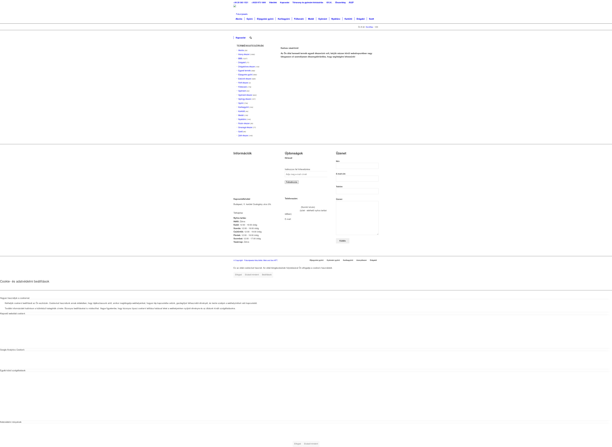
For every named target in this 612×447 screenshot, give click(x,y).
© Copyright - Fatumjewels (244, 260)
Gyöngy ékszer (244, 98)
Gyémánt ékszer (245, 94)
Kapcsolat (238, 162)
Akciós (241, 50)
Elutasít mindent (252, 274)
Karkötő (241, 111)
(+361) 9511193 (292, 210)
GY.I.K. (236, 170)
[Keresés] (251, 37)
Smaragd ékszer (245, 127)
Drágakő (242, 62)
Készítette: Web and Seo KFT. (266, 260)
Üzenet (339, 199)
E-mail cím (341, 173)
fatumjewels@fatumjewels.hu (305, 218)
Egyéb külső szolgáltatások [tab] (13, 370)
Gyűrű (241, 103)
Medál (241, 115)
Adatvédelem (239, 178)
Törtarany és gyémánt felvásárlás (248, 166)
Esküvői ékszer (244, 78)
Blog (235, 174)
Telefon (339, 186)
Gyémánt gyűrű (333, 260)
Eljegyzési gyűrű (245, 74)
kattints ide (249, 212)
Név (338, 161)
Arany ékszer (244, 54)
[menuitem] (241, 2)
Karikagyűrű (243, 107)
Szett (240, 131)
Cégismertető (239, 158)
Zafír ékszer (243, 135)
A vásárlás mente (241, 186)
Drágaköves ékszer (246, 66)
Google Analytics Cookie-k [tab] (12, 349)
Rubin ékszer (244, 123)
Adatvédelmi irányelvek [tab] (11, 421)
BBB (240, 58)
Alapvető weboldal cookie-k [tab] (12, 313)
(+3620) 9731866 (292, 207)
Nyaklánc (242, 119)
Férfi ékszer (243, 82)
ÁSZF (236, 182)
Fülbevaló (242, 86)
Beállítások (267, 274)
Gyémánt (242, 90)
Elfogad (238, 274)
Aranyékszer (361, 260)
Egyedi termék (244, 70)
